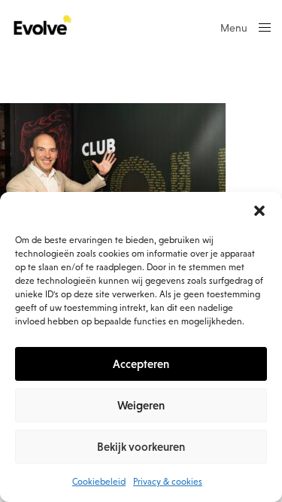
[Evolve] (41, 26)
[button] (259, 210)
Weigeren (141, 405)
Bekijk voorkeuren (141, 446)
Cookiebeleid (99, 481)
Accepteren (141, 363)
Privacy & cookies (167, 481)
